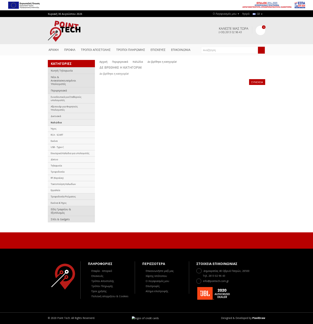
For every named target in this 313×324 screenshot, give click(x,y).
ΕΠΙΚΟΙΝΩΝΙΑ (180, 50)
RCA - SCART (57, 134)
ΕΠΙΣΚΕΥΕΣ (158, 50)
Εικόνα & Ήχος (58, 202)
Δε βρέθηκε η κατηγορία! (162, 61)
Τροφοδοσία (57, 171)
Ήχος (53, 128)
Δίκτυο (54, 159)
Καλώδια (56, 122)
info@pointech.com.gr (216, 281)
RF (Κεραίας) (57, 177)
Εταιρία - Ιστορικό (101, 271)
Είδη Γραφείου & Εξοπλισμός (61, 211)
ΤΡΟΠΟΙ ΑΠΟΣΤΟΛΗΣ (96, 50)
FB (152, 240)
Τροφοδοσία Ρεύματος (63, 196)
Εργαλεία (55, 190)
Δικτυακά (56, 116)
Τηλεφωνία (56, 165)
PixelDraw (258, 318)
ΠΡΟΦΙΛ (69, 50)
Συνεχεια (257, 82)
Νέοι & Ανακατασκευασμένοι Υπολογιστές (63, 80)
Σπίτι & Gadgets (60, 219)
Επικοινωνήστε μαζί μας (160, 271)
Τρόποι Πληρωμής (102, 286)
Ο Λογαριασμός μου (157, 281)
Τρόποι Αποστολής (102, 281)
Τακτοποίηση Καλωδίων (63, 184)
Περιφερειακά (59, 90)
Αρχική (103, 61)
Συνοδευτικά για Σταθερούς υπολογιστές (66, 98)
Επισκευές (97, 276)
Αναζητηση (261, 50)
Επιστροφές (153, 286)
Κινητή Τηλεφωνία (62, 70)
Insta (160, 240)
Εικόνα (54, 141)
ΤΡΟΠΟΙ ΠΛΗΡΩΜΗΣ (130, 50)
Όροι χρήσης (99, 291)
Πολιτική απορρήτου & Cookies (109, 296)
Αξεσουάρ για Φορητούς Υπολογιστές (64, 108)
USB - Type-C (57, 147)
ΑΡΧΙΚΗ (54, 50)
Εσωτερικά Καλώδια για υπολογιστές (70, 153)
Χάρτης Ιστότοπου (156, 276)
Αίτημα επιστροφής (157, 291)
